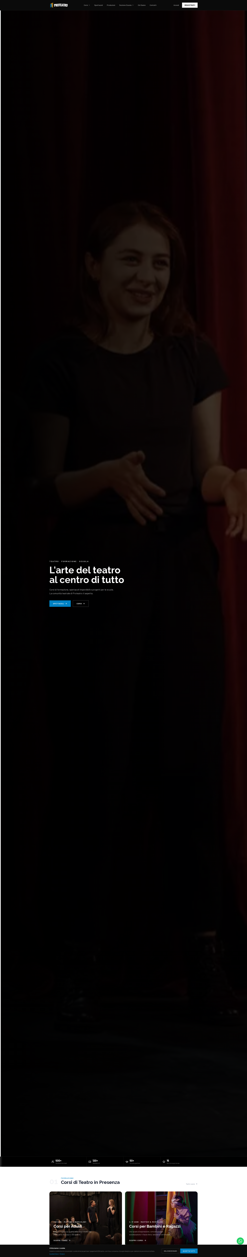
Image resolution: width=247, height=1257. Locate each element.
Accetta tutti (189, 1251)
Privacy (62, 1254)
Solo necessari (170, 1251)
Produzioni (111, 5)
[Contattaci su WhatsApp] (240, 1241)
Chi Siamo (142, 5)
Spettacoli (98, 5)
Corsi (86, 5)
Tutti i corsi (190, 1184)
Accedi (176, 5)
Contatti (153, 5)
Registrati (190, 5)
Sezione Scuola (125, 5)
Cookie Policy (54, 1254)
